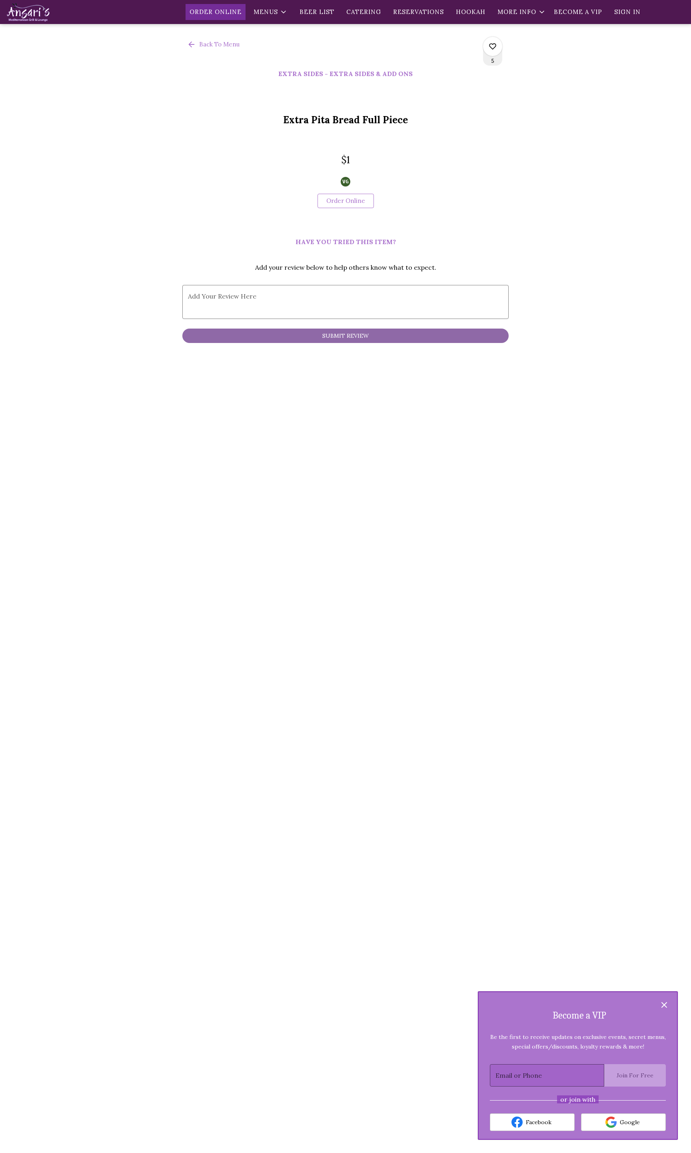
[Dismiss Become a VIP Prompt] (664, 1005)
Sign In (627, 12)
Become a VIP (578, 12)
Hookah (470, 12)
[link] (346, 201)
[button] (271, 12)
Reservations (418, 12)
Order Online (216, 12)
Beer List (317, 12)
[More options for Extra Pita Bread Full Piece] (492, 46)
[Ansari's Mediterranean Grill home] (42, 12)
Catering (363, 12)
